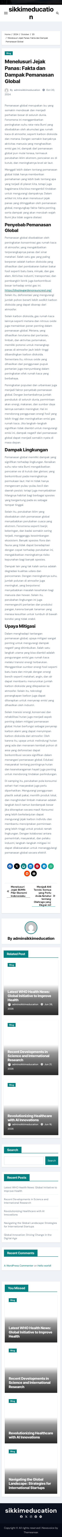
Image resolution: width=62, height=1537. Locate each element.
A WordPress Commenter (18, 1265)
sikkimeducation (31, 13)
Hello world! (44, 1265)
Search (12, 1150)
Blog (8, 53)
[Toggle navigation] (6, 13)
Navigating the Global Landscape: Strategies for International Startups (30, 1224)
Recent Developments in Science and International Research (28, 1056)
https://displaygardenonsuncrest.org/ (28, 290)
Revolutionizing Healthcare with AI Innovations (30, 1118)
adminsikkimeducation (27, 90)
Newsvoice (48, 1528)
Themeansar (31, 1532)
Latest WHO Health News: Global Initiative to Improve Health (29, 996)
